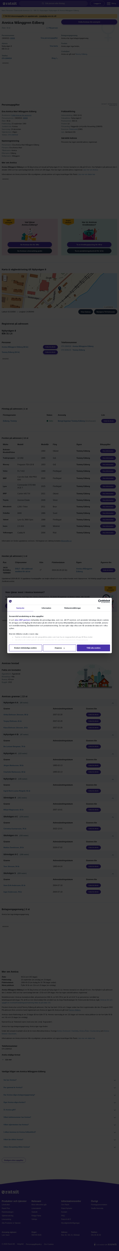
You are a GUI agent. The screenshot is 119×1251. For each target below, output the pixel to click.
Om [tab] (98, 608)
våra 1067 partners (23, 620)
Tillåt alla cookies (94, 648)
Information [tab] (46, 608)
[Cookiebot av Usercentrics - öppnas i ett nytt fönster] (100, 601)
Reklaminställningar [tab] (72, 608)
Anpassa (58, 648)
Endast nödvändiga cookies (25, 648)
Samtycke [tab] (20, 608)
